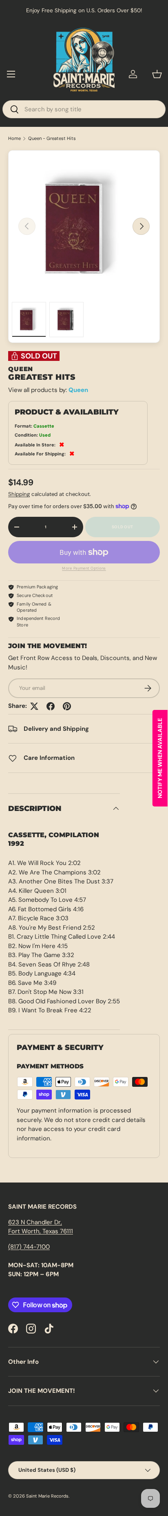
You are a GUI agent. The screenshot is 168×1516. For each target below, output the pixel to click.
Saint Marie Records (47, 1496)
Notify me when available (160, 758)
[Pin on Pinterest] (67, 706)
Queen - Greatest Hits (52, 138)
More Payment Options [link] (84, 568)
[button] (157, 74)
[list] (84, 226)
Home (14, 138)
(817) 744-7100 (29, 1247)
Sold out (122, 526)
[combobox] (84, 109)
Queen (78, 390)
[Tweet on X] (34, 706)
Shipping (19, 494)
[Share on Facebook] (50, 706)
